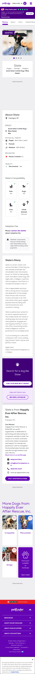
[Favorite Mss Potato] (30, 518)
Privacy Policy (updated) (12, 647)
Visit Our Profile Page (17, 479)
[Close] (33, 659)
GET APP (29, 13)
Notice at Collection (16, 645)
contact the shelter (18, 231)
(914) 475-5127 (16, 469)
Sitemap (11, 643)
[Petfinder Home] (6, 3)
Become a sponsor (17, 397)
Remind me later (5, 17)
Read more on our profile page (15, 455)
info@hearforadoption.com (19, 464)
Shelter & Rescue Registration (16, 641)
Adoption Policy (16, 459)
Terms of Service (19, 643)
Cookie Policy (16, 649)
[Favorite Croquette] (14, 518)
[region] (17, 665)
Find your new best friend (17, 383)
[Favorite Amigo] (14, 550)
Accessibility (24, 647)
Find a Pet (16, 3)
